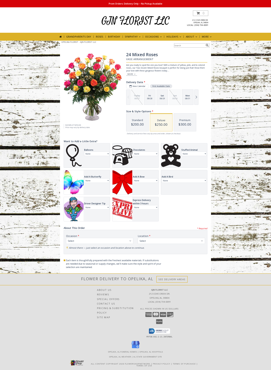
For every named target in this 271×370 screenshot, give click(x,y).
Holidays (172, 36)
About (190, 36)
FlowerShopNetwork (137, 364)
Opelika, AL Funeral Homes (122, 352)
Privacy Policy (161, 364)
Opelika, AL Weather (120, 356)
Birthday (114, 36)
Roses (99, 36)
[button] (200, 13)
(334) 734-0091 (201, 25)
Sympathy (131, 36)
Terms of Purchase (184, 364)
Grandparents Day (78, 36)
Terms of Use (144, 365)
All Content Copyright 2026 (107, 364)
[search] (207, 45)
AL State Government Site (147, 356)
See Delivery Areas (172, 279)
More (205, 36)
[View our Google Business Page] (135, 348)
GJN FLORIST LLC (135, 21)
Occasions (152, 36)
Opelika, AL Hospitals (151, 352)
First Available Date (161, 86)
